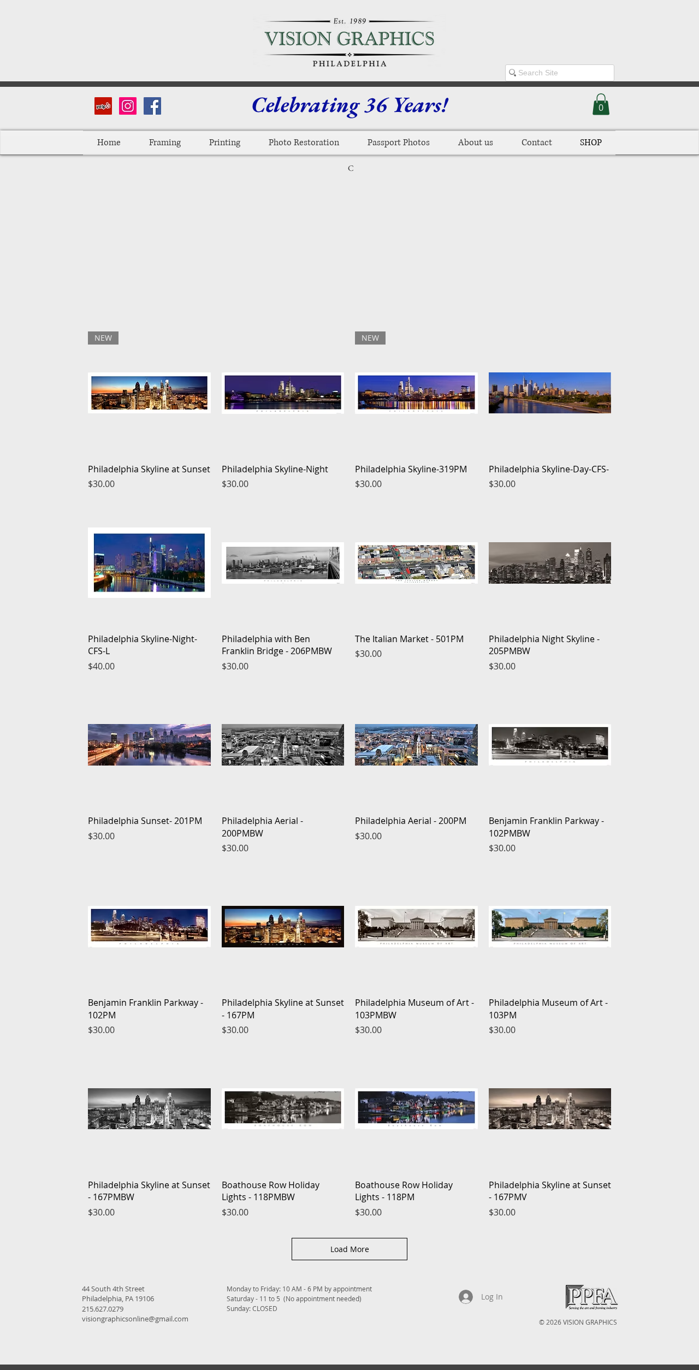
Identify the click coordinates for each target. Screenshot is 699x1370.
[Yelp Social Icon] (103, 106)
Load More (349, 1249)
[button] (601, 104)
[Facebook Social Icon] (152, 106)
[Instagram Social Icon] (128, 106)
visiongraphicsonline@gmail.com (135, 1319)
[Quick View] (283, 392)
